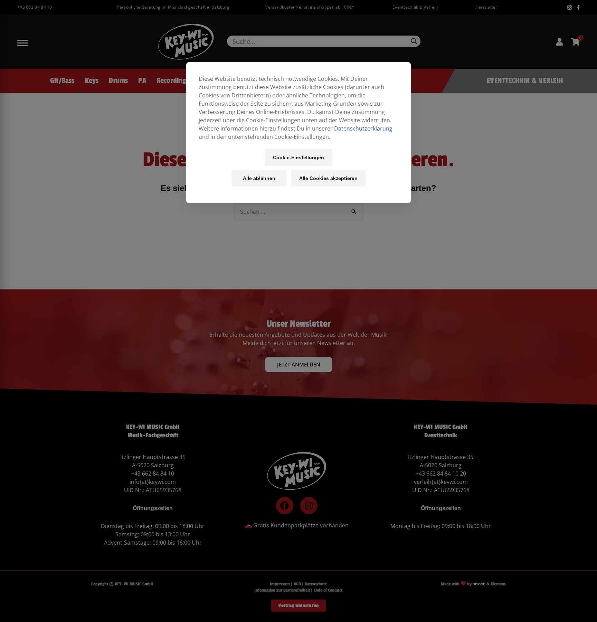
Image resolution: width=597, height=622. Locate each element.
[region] (298, 132)
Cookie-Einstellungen (298, 157)
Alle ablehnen (259, 178)
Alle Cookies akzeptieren (328, 178)
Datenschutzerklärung (363, 128)
